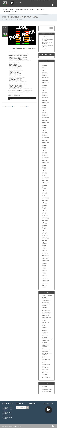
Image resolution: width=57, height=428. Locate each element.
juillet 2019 (44, 205)
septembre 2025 (45, 82)
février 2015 (44, 277)
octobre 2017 (45, 240)
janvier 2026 (44, 75)
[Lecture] (9, 98)
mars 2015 (44, 275)
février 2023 (44, 133)
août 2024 (44, 103)
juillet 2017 (44, 243)
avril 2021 (44, 170)
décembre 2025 (45, 77)
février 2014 (44, 282)
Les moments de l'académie (45, 346)
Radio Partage (45, 369)
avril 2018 (44, 230)
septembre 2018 (45, 222)
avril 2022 (44, 150)
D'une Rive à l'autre (46, 317)
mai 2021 (44, 168)
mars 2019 (44, 212)
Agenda (44, 297)
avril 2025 (44, 90)
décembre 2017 (45, 237)
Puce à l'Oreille (45, 367)
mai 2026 (44, 68)
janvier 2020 (44, 195)
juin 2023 (44, 127)
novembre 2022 (45, 138)
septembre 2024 (45, 102)
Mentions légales (12, 426)
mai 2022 (44, 148)
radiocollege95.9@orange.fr (38, 1)
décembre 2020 (45, 177)
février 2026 (44, 73)
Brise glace (44, 305)
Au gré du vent (45, 302)
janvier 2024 (44, 115)
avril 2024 (44, 110)
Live (43, 348)
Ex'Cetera (44, 325)
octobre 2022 (45, 140)
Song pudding (45, 374)
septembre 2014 (45, 280)
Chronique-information (47, 308)
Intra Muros (44, 335)
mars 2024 (44, 112)
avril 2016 (44, 268)
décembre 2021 (45, 157)
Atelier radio (45, 298)
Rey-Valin (44, 371)
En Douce (44, 320)
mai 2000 (44, 287)
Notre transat (45, 351)
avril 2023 (44, 130)
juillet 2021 (44, 165)
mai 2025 (44, 88)
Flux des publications (46, 387)
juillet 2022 (44, 145)
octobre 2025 (45, 80)
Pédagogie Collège (46, 359)
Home (3, 19)
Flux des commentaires (47, 389)
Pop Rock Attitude (46, 364)
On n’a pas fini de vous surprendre (9, 106)
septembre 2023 (45, 122)
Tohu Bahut (44, 376)
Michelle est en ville (46, 350)
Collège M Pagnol (46, 313)
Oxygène (44, 356)
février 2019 (44, 213)
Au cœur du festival (46, 300)
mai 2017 (44, 247)
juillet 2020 (44, 185)
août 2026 (44, 63)
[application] (22, 98)
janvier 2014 (44, 283)
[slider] (34, 98)
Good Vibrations (45, 332)
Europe (43, 323)
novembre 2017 (45, 238)
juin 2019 (44, 207)
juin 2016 (44, 265)
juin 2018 (44, 227)
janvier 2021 (44, 175)
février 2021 (44, 173)
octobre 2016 (45, 258)
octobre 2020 (45, 180)
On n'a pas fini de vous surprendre (47, 354)
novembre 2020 (45, 178)
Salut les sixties (45, 372)
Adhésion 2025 (6, 11)
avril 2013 (44, 285)
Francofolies (45, 328)
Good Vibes (44, 330)
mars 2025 (44, 92)
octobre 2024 (45, 100)
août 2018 (44, 223)
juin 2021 (44, 167)
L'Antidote (44, 337)
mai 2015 (44, 272)
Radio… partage (41, 9)
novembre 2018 (45, 218)
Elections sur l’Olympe (24, 106)
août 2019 (44, 203)
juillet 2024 (44, 105)
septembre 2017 (45, 242)
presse (43, 366)
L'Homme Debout (46, 340)
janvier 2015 (44, 278)
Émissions (32, 9)
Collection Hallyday (46, 310)
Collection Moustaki (46, 312)
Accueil (5, 9)
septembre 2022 (45, 142)
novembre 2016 (45, 257)
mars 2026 (44, 72)
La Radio (12, 9)
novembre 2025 (45, 78)
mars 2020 (44, 192)
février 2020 (44, 193)
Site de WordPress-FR (46, 391)
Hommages (44, 333)
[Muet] (31, 98)
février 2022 (44, 153)
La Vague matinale (46, 343)
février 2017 (44, 252)
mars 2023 (44, 132)
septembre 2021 (45, 162)
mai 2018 (44, 228)
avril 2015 (44, 273)
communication (45, 315)
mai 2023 (44, 128)
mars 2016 (44, 270)
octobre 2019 (45, 200)
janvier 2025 (44, 95)
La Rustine (44, 342)
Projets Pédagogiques (21, 9)
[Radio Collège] (5, 3)
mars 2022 (44, 152)
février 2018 (44, 233)
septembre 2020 (45, 182)
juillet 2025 (44, 85)
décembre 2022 (45, 137)
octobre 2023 (45, 120)
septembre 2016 (45, 260)
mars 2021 (44, 172)
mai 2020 (44, 188)
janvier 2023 (44, 135)
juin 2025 (44, 87)
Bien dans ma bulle (46, 303)
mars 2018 (44, 232)
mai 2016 (44, 267)
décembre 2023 (45, 117)
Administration (18, 426)
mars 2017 (44, 250)
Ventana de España (46, 377)
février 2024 (44, 113)
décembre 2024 (45, 97)
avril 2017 (44, 248)
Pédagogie (44, 357)
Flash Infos (44, 327)
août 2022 (44, 143)
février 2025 (44, 93)
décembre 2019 (45, 197)
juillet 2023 (44, 125)
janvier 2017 (44, 253)
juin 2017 (44, 245)
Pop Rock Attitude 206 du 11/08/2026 (47, 46)
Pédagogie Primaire (46, 361)
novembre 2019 (45, 198)
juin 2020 (44, 187)
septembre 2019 (45, 202)
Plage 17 (44, 362)
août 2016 (44, 262)
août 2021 (44, 163)
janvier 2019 (44, 215)
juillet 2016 (44, 263)
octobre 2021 (45, 160)
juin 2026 (44, 67)
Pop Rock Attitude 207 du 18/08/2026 (47, 40)
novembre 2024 (45, 98)
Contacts (14, 11)
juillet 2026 (44, 65)
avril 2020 (44, 190)
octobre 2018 (45, 220)
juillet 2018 (44, 225)
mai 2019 (44, 208)
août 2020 (44, 183)
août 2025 (44, 83)
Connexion (44, 386)
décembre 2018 (45, 217)
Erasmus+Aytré (45, 322)
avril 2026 (44, 70)
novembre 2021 (45, 158)
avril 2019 (44, 210)
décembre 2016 (45, 255)
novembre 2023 (45, 118)
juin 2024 (44, 107)
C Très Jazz (44, 307)
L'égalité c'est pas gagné (47, 338)
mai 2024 (44, 108)
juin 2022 (44, 147)
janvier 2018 (44, 235)
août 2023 (44, 123)
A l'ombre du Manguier (47, 295)
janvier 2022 (44, 155)
